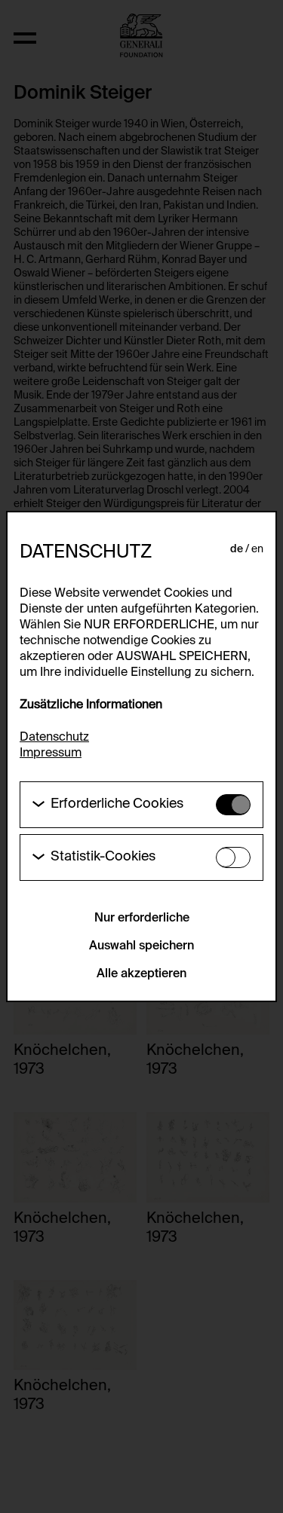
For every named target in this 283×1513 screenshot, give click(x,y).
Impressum (51, 753)
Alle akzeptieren (141, 974)
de (236, 549)
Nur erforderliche (141, 918)
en (257, 549)
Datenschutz (54, 738)
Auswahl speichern (141, 946)
